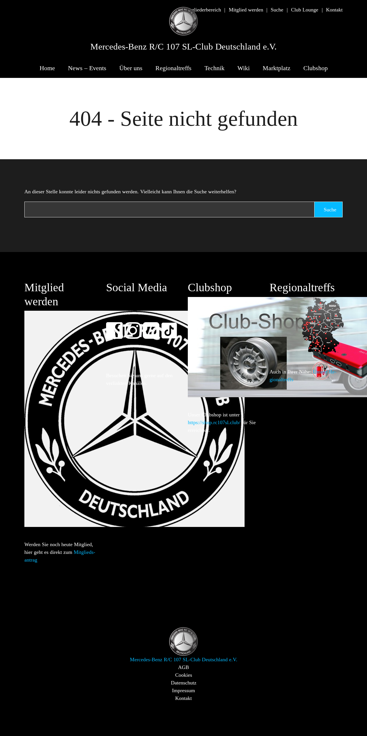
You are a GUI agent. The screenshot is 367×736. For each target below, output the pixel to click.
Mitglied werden (246, 10)
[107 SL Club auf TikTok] (172, 326)
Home (47, 68)
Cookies (183, 675)
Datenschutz (183, 683)
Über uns (130, 68)
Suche (277, 10)
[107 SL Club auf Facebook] (117, 326)
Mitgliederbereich (202, 10)
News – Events (87, 68)
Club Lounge (304, 10)
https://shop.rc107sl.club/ (214, 422)
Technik (214, 68)
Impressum (183, 690)
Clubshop (315, 68)
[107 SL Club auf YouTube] (154, 326)
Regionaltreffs (173, 68)
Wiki (243, 68)
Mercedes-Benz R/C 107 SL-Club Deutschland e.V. (183, 47)
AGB (183, 667)
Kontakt (334, 10)
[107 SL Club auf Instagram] (135, 326)
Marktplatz (276, 68)
